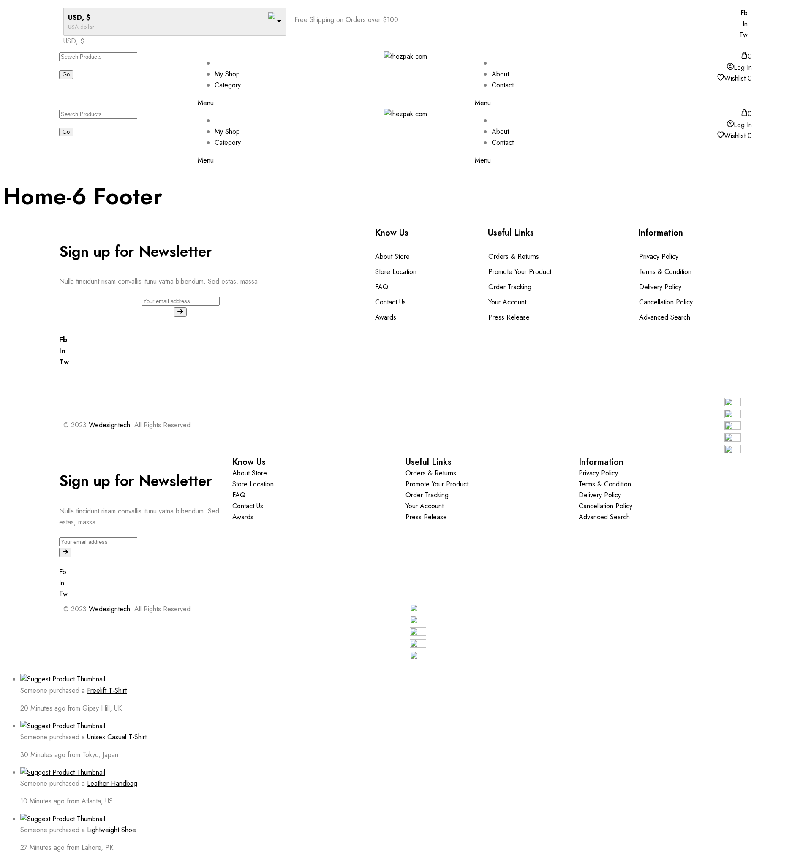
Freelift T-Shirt (107, 690)
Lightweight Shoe (111, 830)
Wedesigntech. (110, 425)
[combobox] (73, 41)
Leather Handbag (112, 783)
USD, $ (79, 17)
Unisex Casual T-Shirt (117, 737)
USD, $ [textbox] (73, 41)
